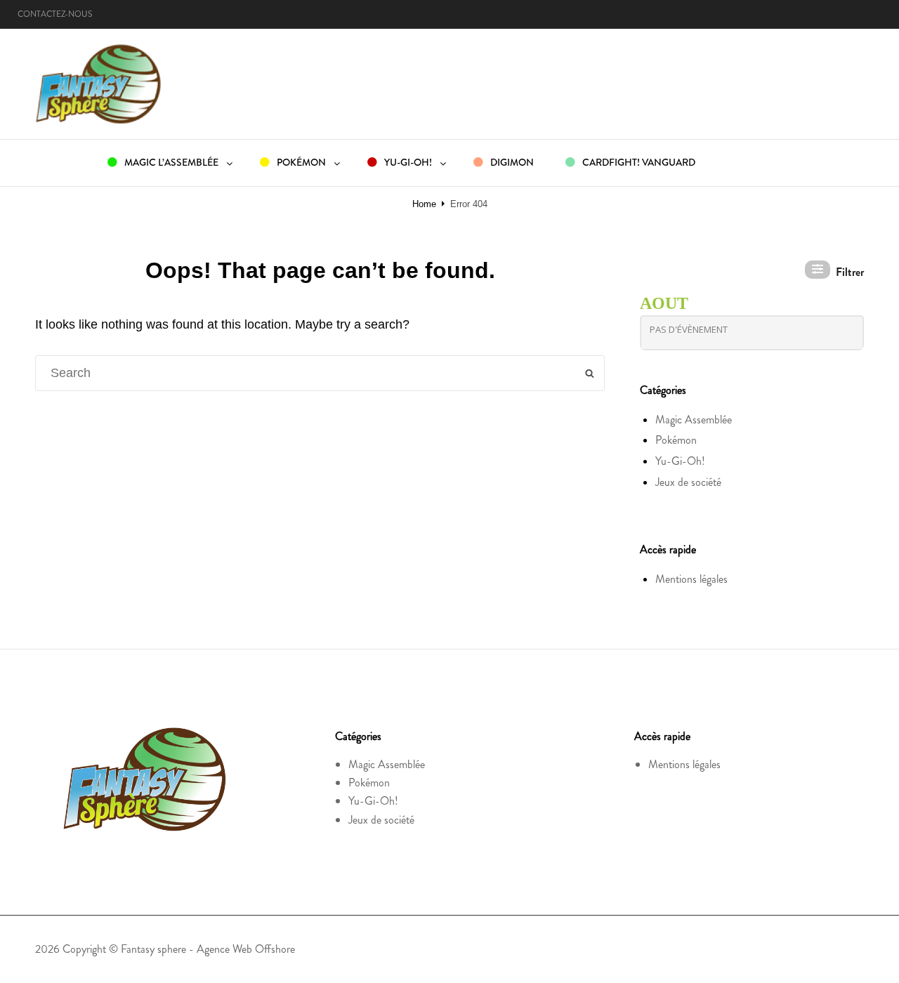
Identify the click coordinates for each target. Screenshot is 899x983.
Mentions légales (691, 579)
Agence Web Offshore (246, 949)
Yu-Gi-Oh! (680, 461)
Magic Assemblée (693, 419)
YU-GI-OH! (407, 162)
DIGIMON (511, 162)
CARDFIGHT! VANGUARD (637, 162)
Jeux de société (688, 482)
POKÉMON (300, 162)
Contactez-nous (55, 14)
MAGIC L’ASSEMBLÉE (170, 162)
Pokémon (676, 440)
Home (424, 204)
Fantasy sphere (153, 949)
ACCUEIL (55, 162)
